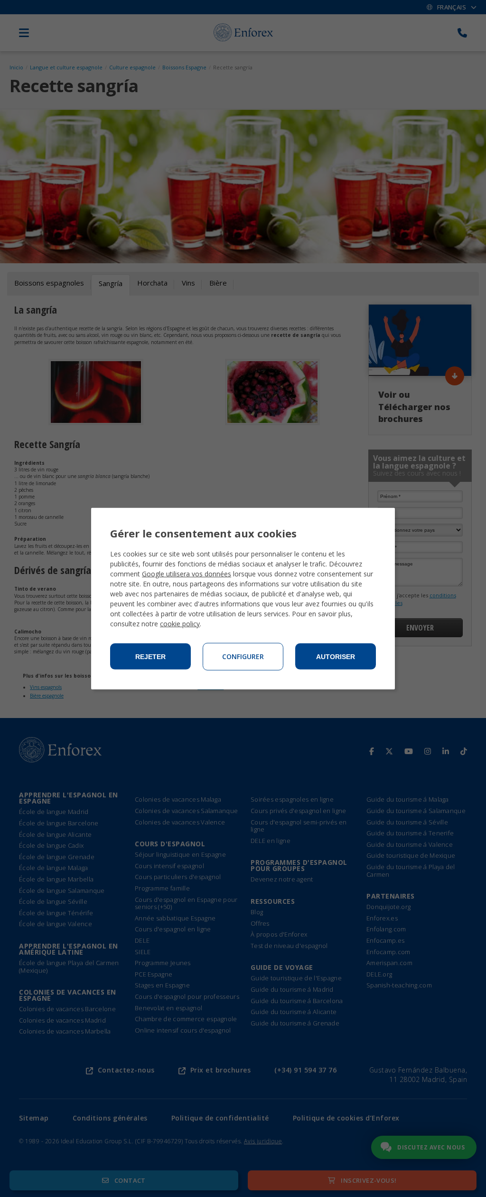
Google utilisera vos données (186, 573)
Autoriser (335, 657)
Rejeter (150, 657)
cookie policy (180, 623)
